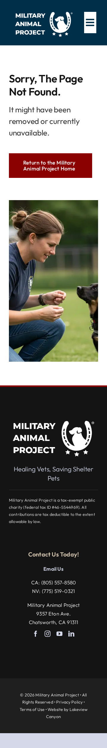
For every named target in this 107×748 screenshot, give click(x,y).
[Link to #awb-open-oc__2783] (90, 22)
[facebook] (36, 634)
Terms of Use (32, 709)
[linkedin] (71, 634)
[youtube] (59, 634)
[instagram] (48, 634)
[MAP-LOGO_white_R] (44, 11)
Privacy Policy (69, 702)
